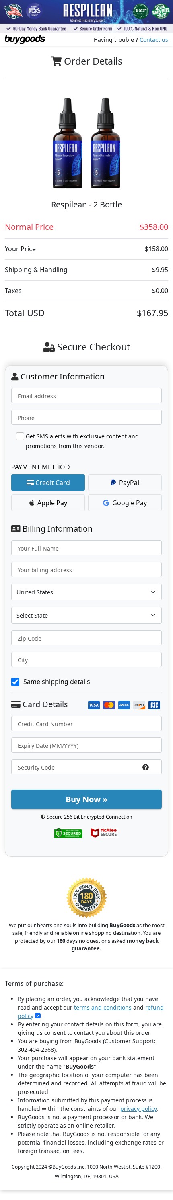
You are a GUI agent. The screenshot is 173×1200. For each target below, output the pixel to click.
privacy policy (138, 1108)
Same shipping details (56, 681)
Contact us (154, 39)
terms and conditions (103, 1007)
